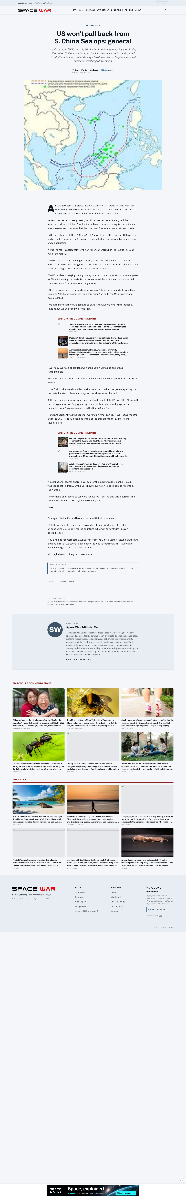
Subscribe (162, 3)
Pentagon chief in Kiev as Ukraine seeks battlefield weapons (80, 518)
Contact (115, 911)
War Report (103, 10)
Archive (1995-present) (86, 911)
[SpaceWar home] (34, 10)
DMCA (171, 927)
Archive (129, 10)
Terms (163, 927)
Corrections (117, 906)
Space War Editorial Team (86, 70)
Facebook (63, 582)
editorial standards (55, 604)
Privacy (154, 927)
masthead (70, 604)
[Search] (165, 10)
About (138, 10)
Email (71, 582)
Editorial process (107, 70)
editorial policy (93, 654)
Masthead (116, 897)
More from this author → (79, 660)
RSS (160, 915)
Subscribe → (156, 909)
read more (86, 554)
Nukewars (90, 10)
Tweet (50, 507)
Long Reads (117, 10)
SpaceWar (78, 10)
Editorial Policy (118, 902)
